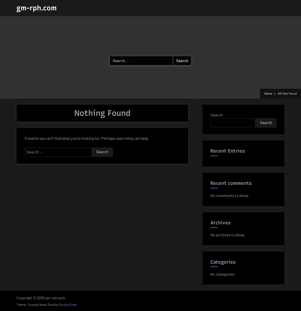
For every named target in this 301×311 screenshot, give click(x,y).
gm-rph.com (36, 8)
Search (216, 115)
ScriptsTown (68, 305)
